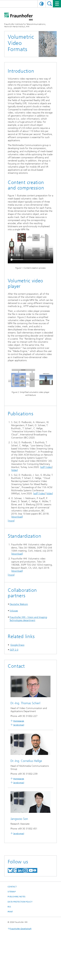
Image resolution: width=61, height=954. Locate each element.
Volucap (14, 610)
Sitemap (12, 892)
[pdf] (36, 493)
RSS (9, 907)
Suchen (49, 3)
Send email (18, 725)
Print (10, 912)
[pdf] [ (43, 467)
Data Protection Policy (20, 902)
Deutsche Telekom (19, 604)
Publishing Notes (16, 897)
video (49, 467)
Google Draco (17, 645)
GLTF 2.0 (14, 649)
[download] (17, 516)
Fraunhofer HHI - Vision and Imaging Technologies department (28, 619)
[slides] (14, 470)
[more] (11, 520)
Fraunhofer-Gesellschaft (20, 929)
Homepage (18, 721)
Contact (12, 887)
